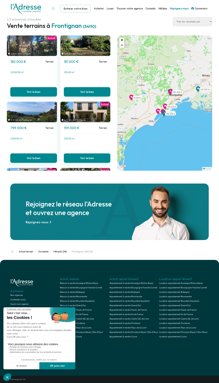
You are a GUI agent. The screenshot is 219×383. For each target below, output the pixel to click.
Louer (110, 8)
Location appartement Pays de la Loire (177, 327)
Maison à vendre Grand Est (73, 305)
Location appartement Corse (172, 336)
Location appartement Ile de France (176, 314)
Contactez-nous (18, 299)
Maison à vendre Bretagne (72, 292)
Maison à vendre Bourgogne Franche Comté (81, 287)
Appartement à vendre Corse (123, 336)
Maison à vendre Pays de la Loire (75, 327)
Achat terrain (26, 251)
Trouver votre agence (130, 8)
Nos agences (16, 295)
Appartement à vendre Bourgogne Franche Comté (133, 287)
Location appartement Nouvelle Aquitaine (179, 301)
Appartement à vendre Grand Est (125, 305)
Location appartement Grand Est (174, 305)
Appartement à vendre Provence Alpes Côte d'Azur (134, 332)
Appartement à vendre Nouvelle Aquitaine (130, 301)
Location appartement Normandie (175, 296)
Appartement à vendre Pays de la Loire (128, 327)
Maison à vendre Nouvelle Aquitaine (77, 301)
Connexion (200, 8)
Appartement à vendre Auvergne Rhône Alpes (131, 283)
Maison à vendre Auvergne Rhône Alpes (79, 283)
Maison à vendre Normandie (73, 296)
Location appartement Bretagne (174, 292)
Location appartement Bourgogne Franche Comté (183, 287)
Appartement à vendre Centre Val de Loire (129, 318)
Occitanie (43, 251)
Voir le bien (33, 91)
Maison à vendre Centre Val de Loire (77, 318)
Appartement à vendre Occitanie (125, 323)
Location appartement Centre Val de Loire (178, 318)
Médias (162, 8)
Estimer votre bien (75, 8)
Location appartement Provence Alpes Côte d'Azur (183, 332)
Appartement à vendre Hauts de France (128, 310)
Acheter (99, 8)
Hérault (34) (60, 251)
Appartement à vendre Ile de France (126, 314)
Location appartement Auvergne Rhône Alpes (181, 283)
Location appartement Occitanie (174, 323)
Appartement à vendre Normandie (126, 296)
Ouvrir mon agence (19, 304)
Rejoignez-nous (179, 8)
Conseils (151, 8)
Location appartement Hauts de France (177, 310)
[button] (164, 115)
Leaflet (208, 168)
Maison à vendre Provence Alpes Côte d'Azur (81, 332)
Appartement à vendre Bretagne (125, 292)
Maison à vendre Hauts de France (76, 310)
